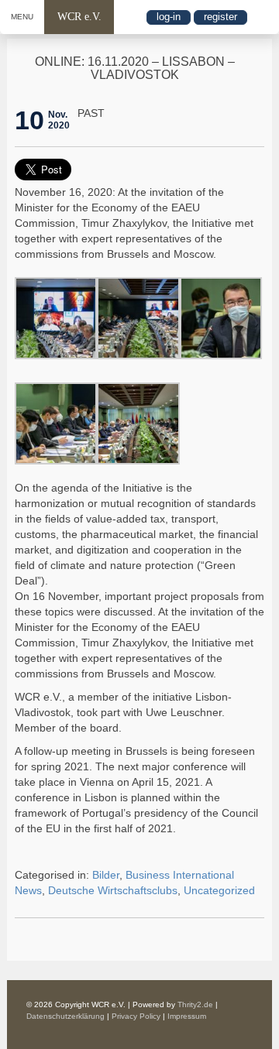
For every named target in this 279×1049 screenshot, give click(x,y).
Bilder (105, 875)
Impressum (186, 1016)
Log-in (169, 16)
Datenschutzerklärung (65, 1016)
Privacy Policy (136, 1016)
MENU (22, 16)
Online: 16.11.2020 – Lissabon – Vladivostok (135, 68)
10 (29, 120)
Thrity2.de (195, 1004)
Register (220, 16)
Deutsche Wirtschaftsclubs (112, 890)
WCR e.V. (79, 16)
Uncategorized (219, 890)
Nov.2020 (59, 120)
